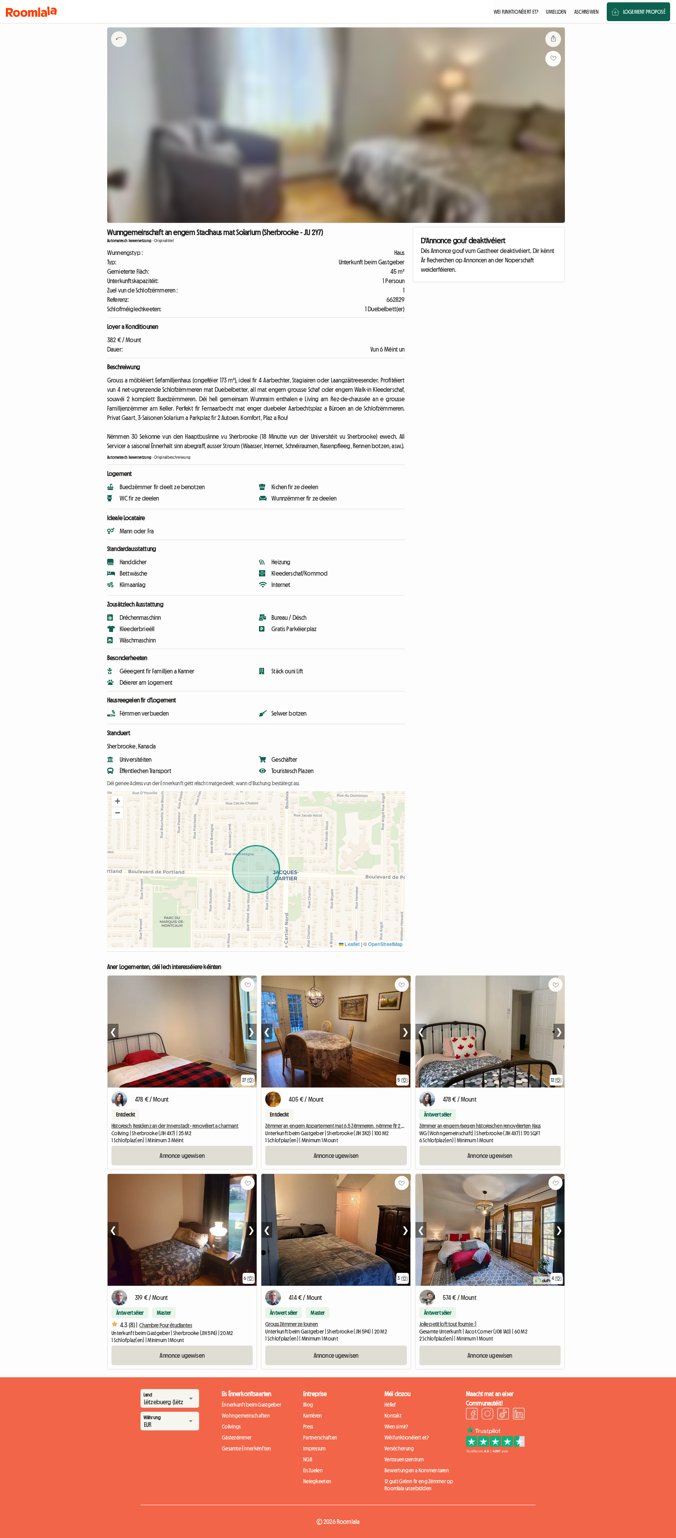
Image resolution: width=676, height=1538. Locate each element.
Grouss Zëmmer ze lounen (291, 1324)
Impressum (314, 1448)
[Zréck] (119, 48)
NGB (307, 1459)
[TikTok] (503, 1415)
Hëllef (390, 1404)
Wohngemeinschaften (246, 1415)
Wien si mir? (396, 1426)
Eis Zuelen (313, 1470)
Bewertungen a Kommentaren (417, 1470)
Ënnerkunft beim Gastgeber (251, 1404)
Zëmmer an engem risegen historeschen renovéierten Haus (480, 1126)
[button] (117, 801)
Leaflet (351, 943)
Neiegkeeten (317, 1481)
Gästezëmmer (237, 1437)
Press (308, 1426)
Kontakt (393, 1415)
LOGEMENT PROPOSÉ (644, 11)
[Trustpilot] (495, 1451)
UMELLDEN (556, 11)
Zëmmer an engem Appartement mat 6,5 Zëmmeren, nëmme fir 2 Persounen (344, 1126)
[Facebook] (472, 1415)
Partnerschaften (320, 1437)
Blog (308, 1404)
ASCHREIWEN (586, 11)
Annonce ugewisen (182, 1155)
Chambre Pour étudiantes (165, 1325)
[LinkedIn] (519, 1415)
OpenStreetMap (385, 943)
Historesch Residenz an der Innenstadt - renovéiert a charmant (175, 1126)
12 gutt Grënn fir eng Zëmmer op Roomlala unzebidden (419, 1485)
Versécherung (399, 1448)
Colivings (231, 1426)
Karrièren (312, 1415)
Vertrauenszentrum (404, 1459)
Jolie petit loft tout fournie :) (447, 1324)
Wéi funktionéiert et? (407, 1437)
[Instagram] (487, 1415)
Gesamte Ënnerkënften (246, 1448)
